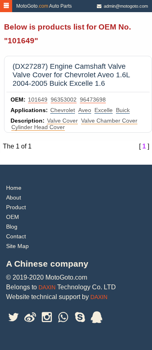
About (13, 197)
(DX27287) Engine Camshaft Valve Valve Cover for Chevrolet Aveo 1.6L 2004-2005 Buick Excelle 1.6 (71, 74)
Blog (11, 226)
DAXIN (47, 287)
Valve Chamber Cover (109, 120)
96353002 (64, 99)
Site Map (17, 246)
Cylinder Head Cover (38, 127)
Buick (123, 110)
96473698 (93, 99)
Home (13, 188)
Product (16, 207)
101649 (37, 99)
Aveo (84, 110)
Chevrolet (62, 110)
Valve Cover (62, 120)
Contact (16, 236)
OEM (12, 217)
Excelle (103, 110)
